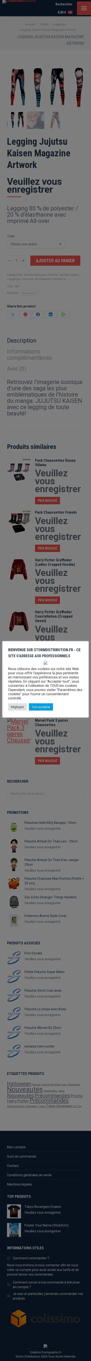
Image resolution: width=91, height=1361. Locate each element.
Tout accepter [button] (41, 707)
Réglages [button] (17, 707)
